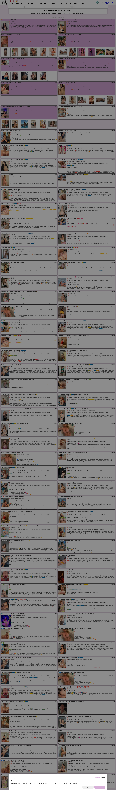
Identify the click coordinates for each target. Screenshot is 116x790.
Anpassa (88, 787)
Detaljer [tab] (103, 777)
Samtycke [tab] (97, 777)
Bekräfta (100, 787)
